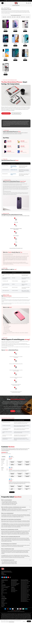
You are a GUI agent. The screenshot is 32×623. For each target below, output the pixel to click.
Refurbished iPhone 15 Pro (24, 586)
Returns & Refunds (4, 589)
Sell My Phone (13, 588)
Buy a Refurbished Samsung (16, 113)
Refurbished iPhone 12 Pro (24, 601)
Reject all (24, 621)
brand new (2, 460)
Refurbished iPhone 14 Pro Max (25, 589)
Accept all (29, 621)
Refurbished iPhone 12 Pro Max (25, 599)
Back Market (3, 605)
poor (2, 465)
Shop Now (5, 31)
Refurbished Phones (14, 581)
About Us (2, 581)
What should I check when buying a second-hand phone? (11, 519)
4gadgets (2, 606)
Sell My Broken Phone (14, 590)
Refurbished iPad (13, 585)
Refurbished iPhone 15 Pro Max (25, 585)
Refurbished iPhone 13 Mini (25, 597)
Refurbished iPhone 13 (24, 598)
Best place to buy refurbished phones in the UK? (9, 529)
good (2, 464)
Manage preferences (11, 621)
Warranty (2, 590)
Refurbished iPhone (14, 582)
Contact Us (2, 582)
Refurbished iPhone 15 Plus (25, 587)
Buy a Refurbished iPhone (6, 113)
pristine (2, 462)
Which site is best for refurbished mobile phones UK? (10, 536)
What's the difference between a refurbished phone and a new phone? (13, 507)
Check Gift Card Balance (4, 587)
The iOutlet (3, 604)
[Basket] (28, 3)
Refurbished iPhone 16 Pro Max (25, 581)
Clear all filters (3, 456)
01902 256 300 (4, 574)
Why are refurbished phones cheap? (7, 548)
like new (2, 461)
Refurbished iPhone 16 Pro (24, 582)
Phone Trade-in (13, 591)
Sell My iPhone (13, 589)
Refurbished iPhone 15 (24, 588)
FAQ (2, 583)
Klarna (2, 591)
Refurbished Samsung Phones (15, 583)
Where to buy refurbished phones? (7, 513)
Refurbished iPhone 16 (24, 584)
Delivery (2, 588)
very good (2, 463)
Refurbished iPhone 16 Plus (25, 583)
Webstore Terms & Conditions (5, 586)
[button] (16, 500)
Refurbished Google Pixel (14, 584)
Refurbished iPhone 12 (24, 600)
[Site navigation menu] (30, 3)
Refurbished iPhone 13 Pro (24, 596)
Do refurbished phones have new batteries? (9, 543)
